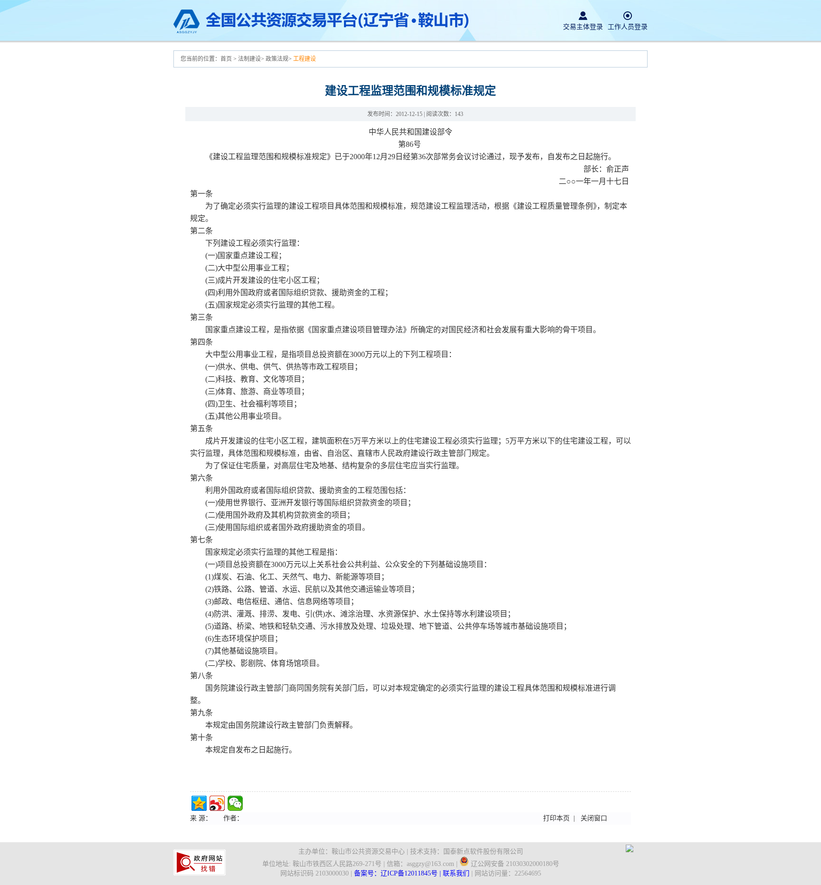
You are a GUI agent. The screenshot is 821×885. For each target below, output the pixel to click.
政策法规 (277, 59)
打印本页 (556, 818)
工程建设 (304, 59)
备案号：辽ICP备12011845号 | (398, 873)
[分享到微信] (235, 803)
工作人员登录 (628, 26)
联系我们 (456, 873)
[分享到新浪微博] (217, 803)
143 (459, 114)
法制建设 (249, 59)
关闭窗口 (594, 818)
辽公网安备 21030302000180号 (514, 863)
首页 (226, 59)
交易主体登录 (583, 26)
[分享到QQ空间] (199, 803)
